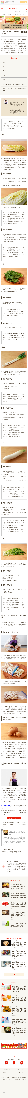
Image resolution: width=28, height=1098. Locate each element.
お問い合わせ (14, 1077)
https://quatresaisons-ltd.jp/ (14, 113)
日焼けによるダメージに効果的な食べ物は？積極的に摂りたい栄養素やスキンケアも (18, 954)
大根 (4, 75)
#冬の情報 (10, 851)
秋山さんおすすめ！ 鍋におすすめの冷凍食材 (13, 84)
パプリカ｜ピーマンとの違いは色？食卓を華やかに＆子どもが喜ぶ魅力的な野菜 (18, 904)
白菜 (4, 62)
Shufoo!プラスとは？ (6, 1077)
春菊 (4, 66)
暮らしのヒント (18, 12)
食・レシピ (11, 12)
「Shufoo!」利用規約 (6, 1079)
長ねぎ (4, 71)
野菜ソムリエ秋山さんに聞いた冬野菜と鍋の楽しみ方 (14, 89)
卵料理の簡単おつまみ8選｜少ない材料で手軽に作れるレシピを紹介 (18, 944)
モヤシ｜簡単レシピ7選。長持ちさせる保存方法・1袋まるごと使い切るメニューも (18, 914)
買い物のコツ (4, 12)
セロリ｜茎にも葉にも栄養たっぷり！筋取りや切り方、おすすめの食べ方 (18, 925)
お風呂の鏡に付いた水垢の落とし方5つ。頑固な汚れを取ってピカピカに (18, 1021)
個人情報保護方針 (23, 1077)
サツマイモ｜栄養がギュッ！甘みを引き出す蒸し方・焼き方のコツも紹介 (17, 886)
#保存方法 (4, 851)
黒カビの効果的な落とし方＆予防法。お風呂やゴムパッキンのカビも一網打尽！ (18, 965)
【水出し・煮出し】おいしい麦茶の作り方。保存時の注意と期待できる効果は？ (18, 999)
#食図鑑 (19, 851)
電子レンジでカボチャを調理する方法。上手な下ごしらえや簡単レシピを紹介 (18, 1010)
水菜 (4, 79)
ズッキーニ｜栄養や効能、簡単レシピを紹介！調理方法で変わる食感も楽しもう (18, 895)
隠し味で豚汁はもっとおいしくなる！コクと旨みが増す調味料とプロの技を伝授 (18, 1031)
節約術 (25, 12)
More (14, 974)
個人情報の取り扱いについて (20, 1079)
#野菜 (15, 851)
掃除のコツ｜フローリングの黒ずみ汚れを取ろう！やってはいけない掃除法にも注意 (18, 988)
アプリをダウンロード (13, 818)
